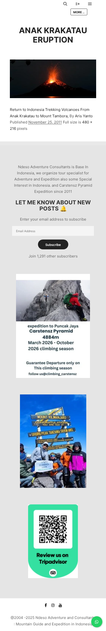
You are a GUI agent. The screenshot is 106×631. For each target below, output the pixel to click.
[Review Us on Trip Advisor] (53, 576)
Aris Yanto (84, 116)
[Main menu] (90, 4)
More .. (79, 12)
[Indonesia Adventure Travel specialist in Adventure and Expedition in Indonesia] (34, 8)
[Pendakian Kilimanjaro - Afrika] (53, 486)
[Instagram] (53, 605)
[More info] (77, 4)
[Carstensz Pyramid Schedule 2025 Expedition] (53, 376)
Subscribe (53, 245)
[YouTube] (60, 605)
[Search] (65, 4)
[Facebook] (45, 605)
